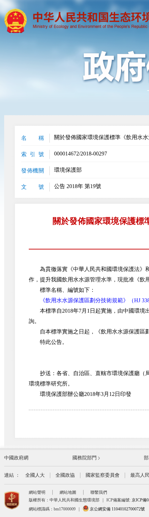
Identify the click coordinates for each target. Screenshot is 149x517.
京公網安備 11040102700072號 (117, 509)
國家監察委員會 (103, 475)
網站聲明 (37, 492)
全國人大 (35, 475)
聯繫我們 (98, 492)
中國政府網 (16, 457)
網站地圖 (68, 492)
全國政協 (65, 475)
